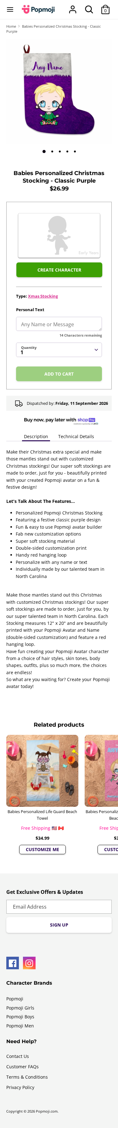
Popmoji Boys (20, 1017)
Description (36, 436)
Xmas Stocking (43, 296)
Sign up (59, 925)
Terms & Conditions (27, 1077)
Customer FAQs (22, 1067)
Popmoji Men (20, 1026)
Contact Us (17, 1056)
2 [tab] (52, 151)
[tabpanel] (59, 91)
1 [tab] (44, 151)
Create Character (59, 270)
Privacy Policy (20, 1087)
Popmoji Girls (20, 1008)
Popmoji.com (47, 1111)
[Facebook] (12, 963)
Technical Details (76, 436)
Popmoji (14, 999)
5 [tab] (75, 151)
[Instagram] (29, 963)
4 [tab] (67, 151)
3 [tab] (60, 151)
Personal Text (30, 309)
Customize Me (42, 849)
